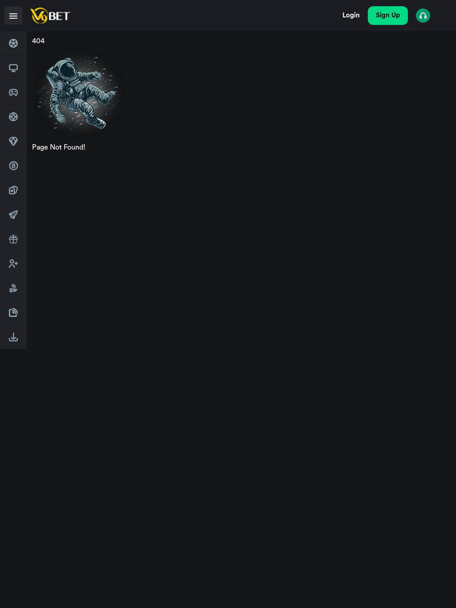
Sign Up (388, 15)
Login (351, 15)
